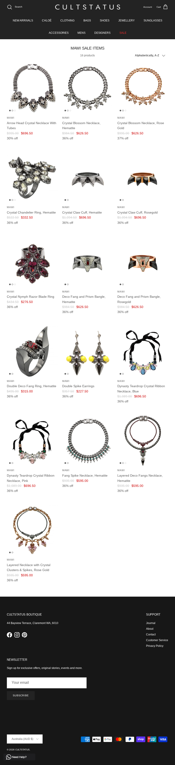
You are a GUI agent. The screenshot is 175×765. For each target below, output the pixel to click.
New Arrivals (23, 20)
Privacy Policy (154, 646)
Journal (150, 623)
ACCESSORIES (59, 32)
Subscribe (21, 695)
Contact (151, 634)
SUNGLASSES (153, 20)
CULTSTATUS (22, 749)
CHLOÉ (46, 20)
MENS (81, 32)
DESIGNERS (102, 32)
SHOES (104, 20)
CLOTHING (67, 20)
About (149, 628)
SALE (122, 32)
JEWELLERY (126, 20)
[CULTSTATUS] (87, 7)
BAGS (87, 20)
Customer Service (157, 640)
